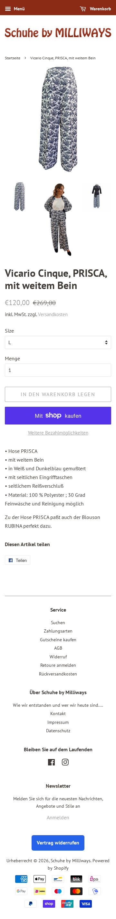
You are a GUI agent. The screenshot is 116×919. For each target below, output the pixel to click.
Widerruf (58, 657)
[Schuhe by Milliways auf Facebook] (51, 763)
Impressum (58, 722)
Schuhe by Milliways (71, 861)
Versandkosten (53, 314)
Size (9, 330)
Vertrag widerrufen (58, 842)
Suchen (58, 622)
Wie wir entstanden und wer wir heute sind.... (58, 705)
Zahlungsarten (58, 631)
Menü (19, 9)
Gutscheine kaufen (58, 640)
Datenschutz (58, 731)
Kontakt (58, 713)
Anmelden (58, 817)
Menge (12, 358)
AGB (58, 648)
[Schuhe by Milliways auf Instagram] (65, 763)
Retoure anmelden (58, 665)
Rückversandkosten (58, 674)
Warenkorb (100, 9)
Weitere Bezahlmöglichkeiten (58, 433)
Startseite (12, 57)
